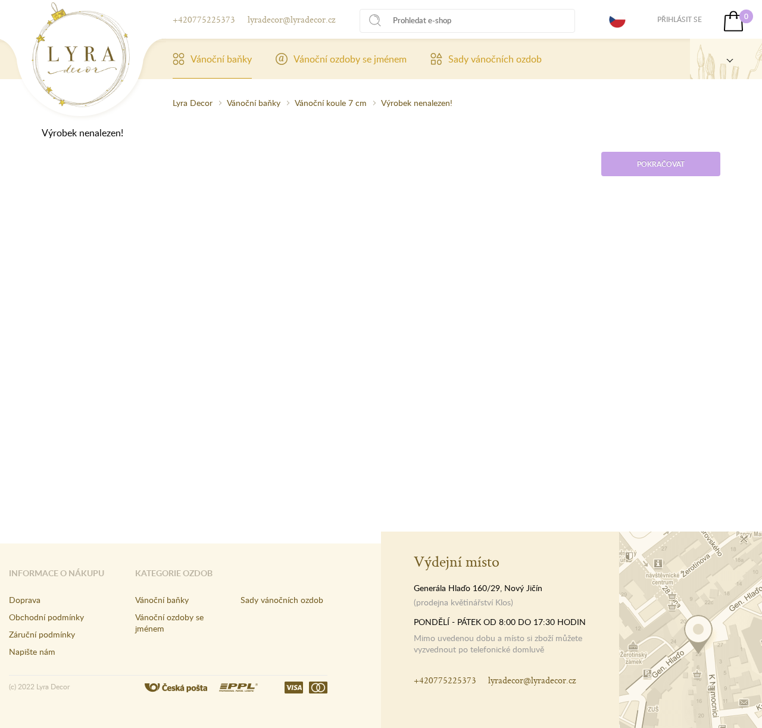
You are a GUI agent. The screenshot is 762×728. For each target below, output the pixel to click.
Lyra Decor (193, 102)
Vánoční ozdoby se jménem (350, 58)
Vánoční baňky (221, 58)
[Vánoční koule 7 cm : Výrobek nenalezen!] (81, 54)
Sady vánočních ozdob (495, 58)
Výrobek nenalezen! (416, 102)
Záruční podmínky (42, 634)
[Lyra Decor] (726, 59)
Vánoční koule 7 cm (331, 102)
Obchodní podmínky (46, 617)
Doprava (24, 599)
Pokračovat (661, 164)
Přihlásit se (679, 19)
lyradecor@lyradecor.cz (291, 19)
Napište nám (32, 651)
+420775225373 (204, 19)
